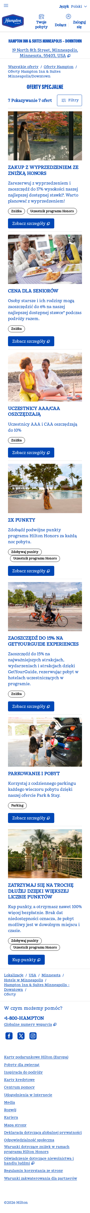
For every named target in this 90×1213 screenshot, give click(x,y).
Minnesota (51, 975)
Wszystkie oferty (23, 67)
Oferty (10, 994)
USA (32, 975)
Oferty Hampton (59, 67)
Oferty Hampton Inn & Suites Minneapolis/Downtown (34, 73)
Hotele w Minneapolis (23, 980)
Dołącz (60, 25)
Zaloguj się (79, 24)
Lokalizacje (14, 975)
